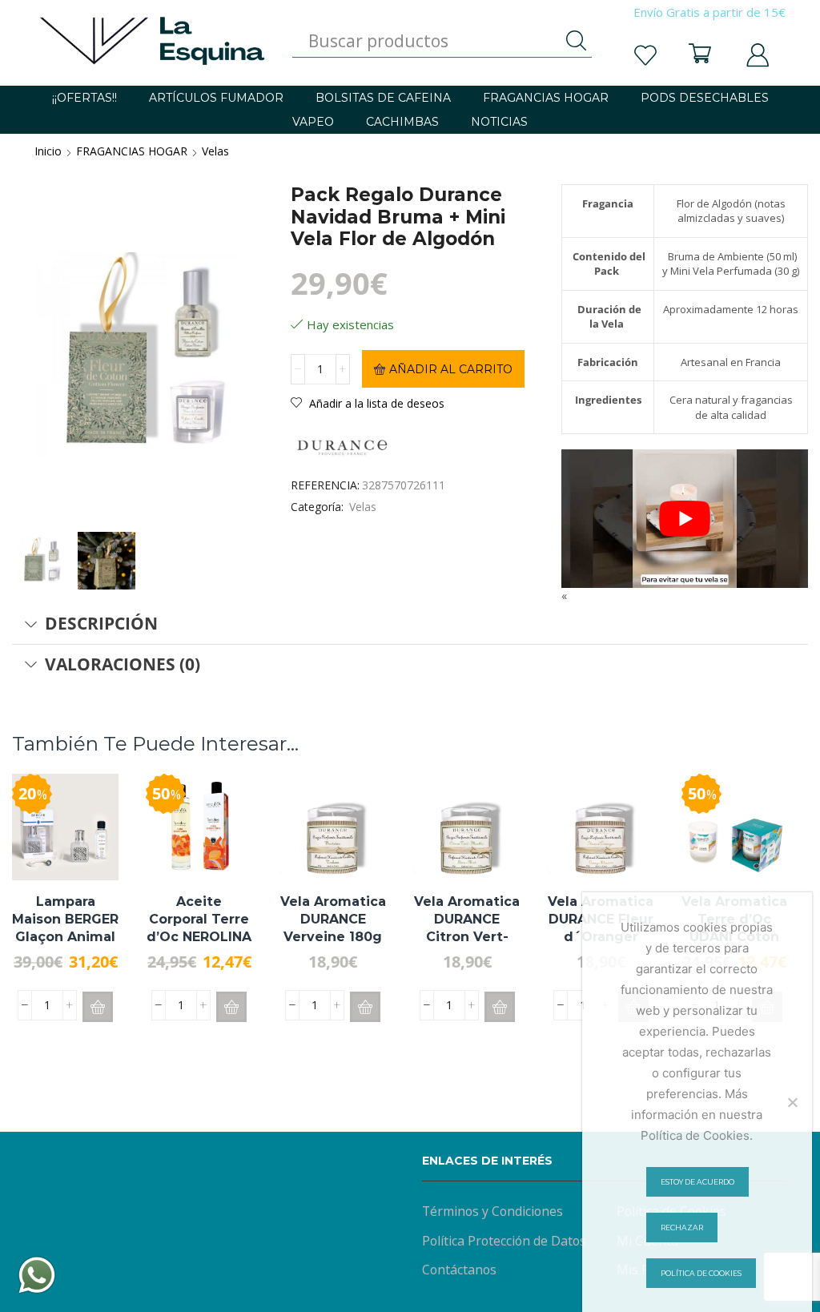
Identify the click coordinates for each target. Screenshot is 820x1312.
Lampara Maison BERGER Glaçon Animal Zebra (65, 928)
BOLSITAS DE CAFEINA (383, 98)
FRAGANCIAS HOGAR (546, 98)
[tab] (410, 624)
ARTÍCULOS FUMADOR (216, 98)
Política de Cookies (701, 1273)
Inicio (48, 151)
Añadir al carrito (450, 369)
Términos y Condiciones (492, 1211)
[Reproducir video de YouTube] (684, 518)
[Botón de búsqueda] (576, 41)
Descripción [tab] (101, 623)
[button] (97, 1007)
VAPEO (313, 122)
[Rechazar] (792, 1102)
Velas (215, 151)
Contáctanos (459, 1269)
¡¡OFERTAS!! (84, 98)
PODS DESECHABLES (705, 98)
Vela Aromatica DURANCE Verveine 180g (333, 919)
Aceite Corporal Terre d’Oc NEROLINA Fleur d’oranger (199, 928)
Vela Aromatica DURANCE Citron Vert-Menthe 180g (467, 928)
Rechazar (682, 1227)
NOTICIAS (499, 122)
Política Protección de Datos (504, 1241)
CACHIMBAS (402, 122)
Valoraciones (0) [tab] (122, 664)
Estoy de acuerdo (697, 1181)
